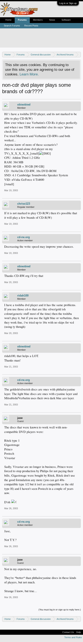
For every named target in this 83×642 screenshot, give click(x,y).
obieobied (23, 104)
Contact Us (68, 632)
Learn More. (29, 74)
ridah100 (23, 295)
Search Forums (12, 25)
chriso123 (23, 203)
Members (38, 20)
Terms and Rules (73, 637)
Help (78, 632)
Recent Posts (31, 25)
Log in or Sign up (68, 3)
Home (8, 20)
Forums (22, 20)
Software (66, 20)
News (52, 20)
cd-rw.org (23, 237)
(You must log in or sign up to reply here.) (60, 609)
